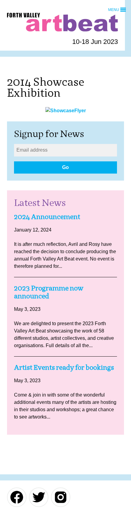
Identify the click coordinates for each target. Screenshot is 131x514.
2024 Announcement (47, 217)
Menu (113, 9)
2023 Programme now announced (48, 292)
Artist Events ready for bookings (64, 367)
